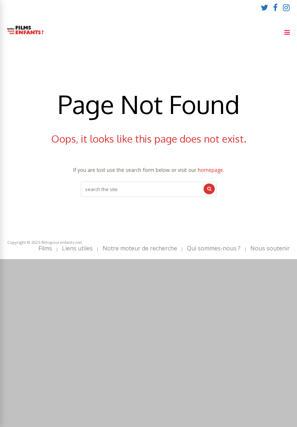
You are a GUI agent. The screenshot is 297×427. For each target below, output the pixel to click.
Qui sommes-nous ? (213, 248)
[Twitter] (264, 7)
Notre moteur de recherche (140, 248)
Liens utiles (77, 248)
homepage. (211, 169)
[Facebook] (275, 7)
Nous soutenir (270, 248)
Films (45, 248)
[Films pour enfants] (25, 36)
